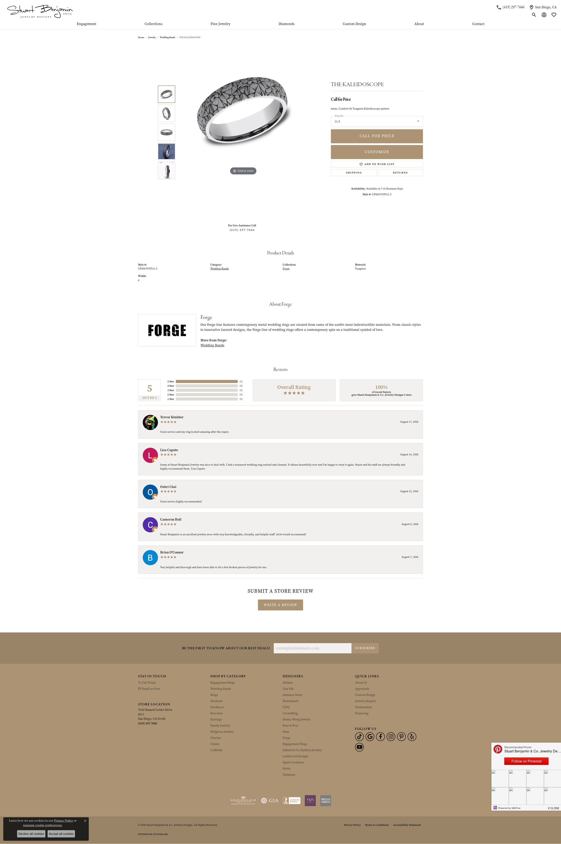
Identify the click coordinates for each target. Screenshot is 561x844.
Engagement (86, 24)
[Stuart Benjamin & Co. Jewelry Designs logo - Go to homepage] (40, 11)
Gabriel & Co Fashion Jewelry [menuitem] (302, 750)
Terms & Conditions (377, 825)
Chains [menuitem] (215, 744)
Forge (286, 268)
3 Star (170, 390)
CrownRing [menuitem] (290, 713)
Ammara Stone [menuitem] (292, 695)
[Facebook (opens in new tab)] (380, 736)
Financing (361, 713)
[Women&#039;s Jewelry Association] (310, 800)
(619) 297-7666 (242, 230)
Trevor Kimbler (172, 417)
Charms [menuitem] (215, 738)
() (241, 381)
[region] (243, 132)
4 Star (170, 386)
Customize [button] (377, 151)
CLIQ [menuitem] (286, 707)
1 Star (170, 399)
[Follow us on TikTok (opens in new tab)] (359, 736)
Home (141, 37)
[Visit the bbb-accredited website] (291, 800)
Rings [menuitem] (214, 695)
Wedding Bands (167, 37)
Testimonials (363, 707)
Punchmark (160, 834)
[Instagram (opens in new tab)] (391, 736)
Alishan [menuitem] (288, 683)
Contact (478, 24)
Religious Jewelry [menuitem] (222, 732)
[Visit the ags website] (243, 800)
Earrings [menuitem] (216, 719)
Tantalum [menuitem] (289, 775)
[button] (534, 15)
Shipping (354, 172)
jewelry (152, 37)
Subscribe (365, 648)
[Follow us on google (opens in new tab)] (370, 736)
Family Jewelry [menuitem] (220, 725)
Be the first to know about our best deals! (226, 648)
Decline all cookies (31, 833)
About (419, 24)
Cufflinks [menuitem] (216, 750)
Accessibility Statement (407, 825)
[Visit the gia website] (270, 800)
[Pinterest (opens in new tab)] (401, 736)
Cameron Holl (170, 519)
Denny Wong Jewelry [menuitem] (297, 719)
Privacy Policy (352, 825)
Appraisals (362, 689)
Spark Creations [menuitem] (293, 762)
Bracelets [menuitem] (216, 713)
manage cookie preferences (42, 825)
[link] (510, 7)
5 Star (170, 381)
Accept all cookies (61, 833)
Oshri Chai (168, 487)
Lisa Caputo (169, 450)
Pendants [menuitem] (216, 701)
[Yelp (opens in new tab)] (412, 736)
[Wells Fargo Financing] (325, 800)
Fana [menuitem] (286, 732)
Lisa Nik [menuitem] (288, 689)
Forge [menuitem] (286, 738)
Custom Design (354, 24)
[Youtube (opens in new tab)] (359, 747)
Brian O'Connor (172, 552)
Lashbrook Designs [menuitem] (295, 756)
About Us (361, 683)
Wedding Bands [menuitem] (220, 689)
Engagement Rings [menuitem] (222, 683)
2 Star (170, 394)
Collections (153, 24)
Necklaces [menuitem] (217, 707)
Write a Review (280, 605)
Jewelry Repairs (365, 701)
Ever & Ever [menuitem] (290, 725)
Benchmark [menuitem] (290, 701)
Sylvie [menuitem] (287, 768)
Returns (400, 172)
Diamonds (287, 24)
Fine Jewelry (220, 24)
